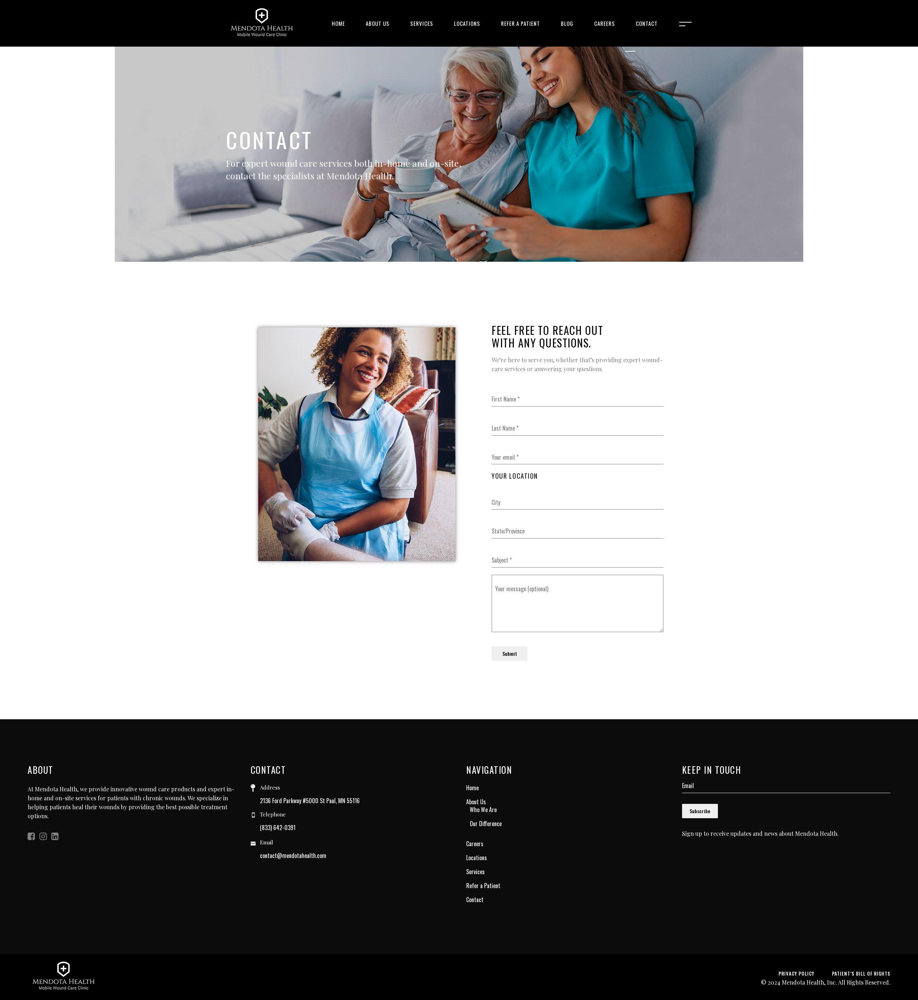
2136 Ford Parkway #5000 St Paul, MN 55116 (310, 800)
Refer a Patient (483, 886)
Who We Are (483, 810)
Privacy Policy (796, 973)
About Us (476, 802)
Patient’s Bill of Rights (861, 973)
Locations (476, 858)
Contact (474, 900)
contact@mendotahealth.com (293, 855)
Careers (474, 844)
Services (475, 872)
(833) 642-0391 (277, 827)
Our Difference (486, 824)
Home (472, 788)
